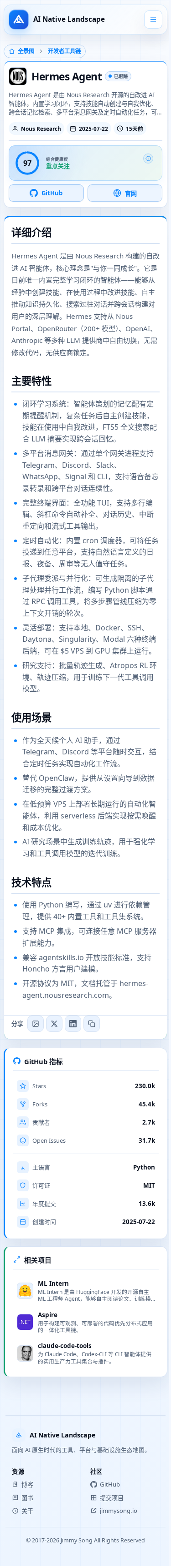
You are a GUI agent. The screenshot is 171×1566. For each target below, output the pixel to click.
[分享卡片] (35, 1024)
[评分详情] (148, 159)
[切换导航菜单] (153, 19)
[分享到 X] (54, 1024)
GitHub (51, 193)
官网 (131, 193)
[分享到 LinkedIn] (73, 1024)
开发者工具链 (64, 51)
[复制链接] (91, 1024)
